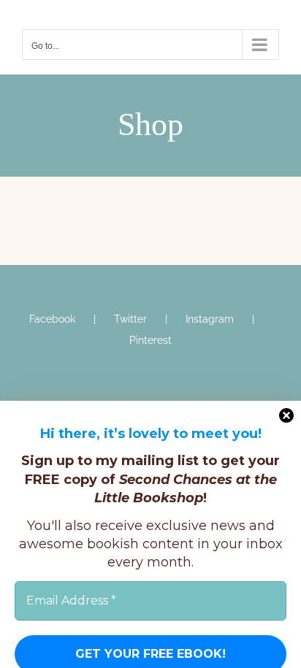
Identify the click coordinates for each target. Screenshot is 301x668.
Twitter (130, 319)
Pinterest (150, 340)
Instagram (210, 319)
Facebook (52, 319)
